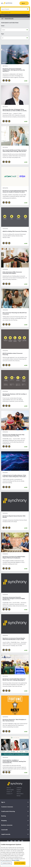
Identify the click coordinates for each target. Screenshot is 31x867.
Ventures (19, 791)
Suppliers (19, 789)
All (2, 18)
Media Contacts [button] (5, 12)
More (25, 81)
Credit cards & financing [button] (8, 811)
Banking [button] (3, 816)
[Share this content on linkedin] (9, 80)
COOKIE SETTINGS (6, 863)
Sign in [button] (3, 802)
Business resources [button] (6, 825)
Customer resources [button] (7, 806)
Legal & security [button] (5, 834)
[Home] (8, 3)
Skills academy (20, 793)
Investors (9, 793)
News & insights (10, 789)
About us (9, 787)
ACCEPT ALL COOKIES (20, 863)
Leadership (19, 787)
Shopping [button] (4, 820)
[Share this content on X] (3, 80)
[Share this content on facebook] (6, 80)
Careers (8, 791)
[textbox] (15, 9)
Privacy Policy (15, 860)
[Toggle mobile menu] (2, 3)
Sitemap (18, 795)
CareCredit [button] (4, 829)
